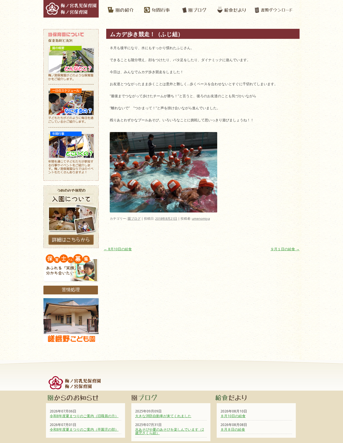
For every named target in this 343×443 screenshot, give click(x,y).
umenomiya (201, 218)
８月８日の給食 (232, 429)
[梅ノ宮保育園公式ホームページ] (71, 15)
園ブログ (134, 218)
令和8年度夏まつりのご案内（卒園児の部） (84, 429)
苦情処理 (71, 289)
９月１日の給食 (285, 249)
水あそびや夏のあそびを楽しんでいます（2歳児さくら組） (169, 431)
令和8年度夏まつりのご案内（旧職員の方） (84, 415)
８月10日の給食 (233, 415)
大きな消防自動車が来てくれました (163, 415)
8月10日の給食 (118, 249)
